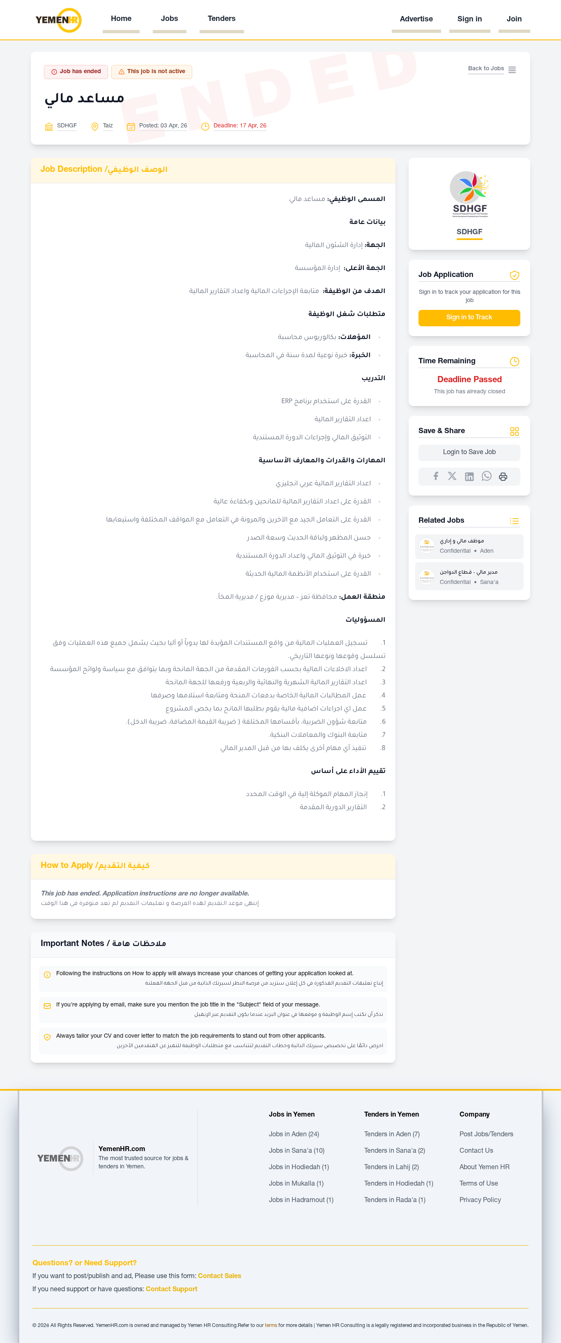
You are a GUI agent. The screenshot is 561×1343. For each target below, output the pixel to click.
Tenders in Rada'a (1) (394, 1201)
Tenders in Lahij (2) (391, 1168)
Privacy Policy (480, 1201)
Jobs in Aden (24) (294, 1135)
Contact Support (172, 1290)
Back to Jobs (486, 69)
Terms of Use (479, 1184)
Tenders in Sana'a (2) (394, 1151)
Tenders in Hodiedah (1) (398, 1184)
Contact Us (476, 1151)
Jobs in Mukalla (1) (296, 1184)
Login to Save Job (469, 453)
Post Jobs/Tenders (486, 1135)
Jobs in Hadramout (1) (301, 1201)
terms (271, 1325)
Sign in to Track (469, 318)
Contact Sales (219, 1277)
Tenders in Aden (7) (392, 1135)
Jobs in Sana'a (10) (296, 1151)
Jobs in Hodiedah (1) (299, 1168)
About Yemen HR (485, 1168)
